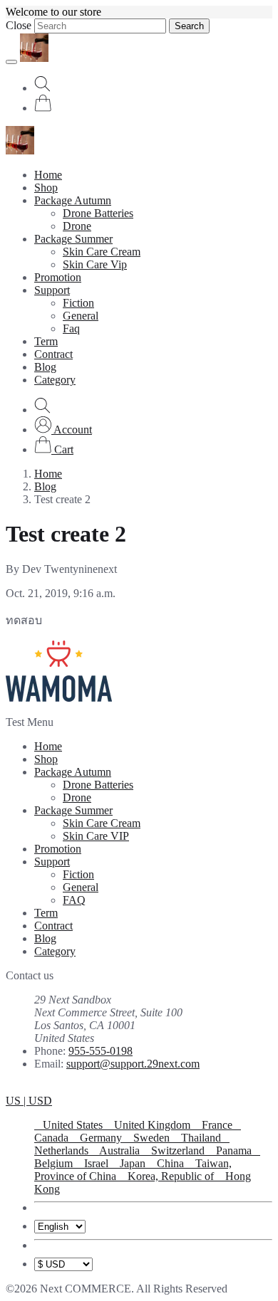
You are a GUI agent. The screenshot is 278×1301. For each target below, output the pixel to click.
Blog (45, 367)
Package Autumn (72, 200)
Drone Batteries (98, 213)
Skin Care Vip (95, 264)
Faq (71, 328)
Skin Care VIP (96, 836)
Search (189, 26)
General (80, 316)
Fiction (78, 303)
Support (52, 290)
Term (46, 341)
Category (55, 380)
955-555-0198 (100, 1051)
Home (48, 175)
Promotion (57, 277)
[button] (63, 429)
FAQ (74, 900)
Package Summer (73, 239)
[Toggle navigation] (11, 62)
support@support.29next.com (133, 1064)
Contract (53, 354)
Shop (46, 187)
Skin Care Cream (101, 252)
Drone (77, 226)
